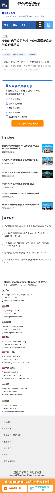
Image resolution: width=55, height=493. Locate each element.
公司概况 (7, 422)
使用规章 (7, 441)
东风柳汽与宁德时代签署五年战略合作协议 (20, 159)
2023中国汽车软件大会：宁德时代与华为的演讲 (24, 259)
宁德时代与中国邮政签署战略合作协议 (18, 183)
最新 (15, 25)
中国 (5, 36)
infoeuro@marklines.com (14, 347)
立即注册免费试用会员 (27, 123)
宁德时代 (6, 54)
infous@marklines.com (13, 316)
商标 (5, 454)
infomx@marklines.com (13, 332)
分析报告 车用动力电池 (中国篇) (18, 252)
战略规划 (32, 54)
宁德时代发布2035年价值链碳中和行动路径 (20, 172)
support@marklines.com (14, 300)
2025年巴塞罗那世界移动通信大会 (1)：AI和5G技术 (26, 233)
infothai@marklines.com (14, 394)
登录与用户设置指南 (12, 435)
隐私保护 (7, 448)
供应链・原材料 (19, 54)
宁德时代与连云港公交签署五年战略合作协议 (20, 204)
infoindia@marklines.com (14, 411)
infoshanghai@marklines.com (16, 362)
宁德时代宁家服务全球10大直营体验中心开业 (21, 193)
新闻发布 (7, 428)
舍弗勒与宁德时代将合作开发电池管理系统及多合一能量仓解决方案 (20, 147)
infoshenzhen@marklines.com (16, 378)
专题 (23, 25)
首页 (6, 25)
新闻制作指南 (9, 461)
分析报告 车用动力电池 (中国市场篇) (19, 226)
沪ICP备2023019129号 (32, 474)
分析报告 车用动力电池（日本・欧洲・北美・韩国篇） (27, 242)
